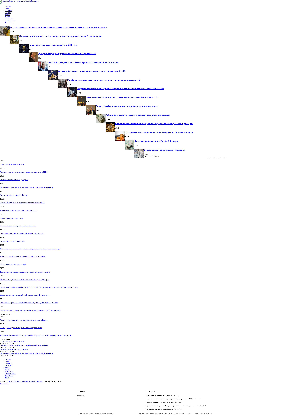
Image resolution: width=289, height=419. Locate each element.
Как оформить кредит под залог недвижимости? (18, 210)
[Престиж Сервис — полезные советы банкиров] (19, 1)
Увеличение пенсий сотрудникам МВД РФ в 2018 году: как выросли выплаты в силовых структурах (39, 287)
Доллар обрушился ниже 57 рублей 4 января (156, 141)
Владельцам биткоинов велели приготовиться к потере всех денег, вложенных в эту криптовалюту (58, 27)
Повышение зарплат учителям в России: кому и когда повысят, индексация (29, 303)
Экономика (9, 23)
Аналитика (9, 19)
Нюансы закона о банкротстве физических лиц (18, 226)
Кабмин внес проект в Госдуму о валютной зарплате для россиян (138, 115)
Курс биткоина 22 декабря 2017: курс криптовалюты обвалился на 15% (122, 97)
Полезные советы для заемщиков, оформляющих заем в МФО (24, 172)
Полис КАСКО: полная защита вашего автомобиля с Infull (22, 203)
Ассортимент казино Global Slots (12, 241)
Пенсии (7, 15)
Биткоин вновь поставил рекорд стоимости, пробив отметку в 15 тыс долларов (154, 123)
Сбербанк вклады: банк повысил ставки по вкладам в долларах (24, 280)
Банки (7, 9)
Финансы (8, 11)
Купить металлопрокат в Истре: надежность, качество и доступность (26, 187)
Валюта (7, 17)
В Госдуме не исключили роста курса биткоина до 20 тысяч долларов (159, 132)
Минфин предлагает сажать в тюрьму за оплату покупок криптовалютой (103, 80)
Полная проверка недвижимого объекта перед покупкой (22, 233)
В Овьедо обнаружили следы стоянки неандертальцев (21, 328)
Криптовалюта (10, 21)
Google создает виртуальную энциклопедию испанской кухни (24, 320)
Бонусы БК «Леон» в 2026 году (12, 164)
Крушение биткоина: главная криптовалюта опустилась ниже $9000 (91, 71)
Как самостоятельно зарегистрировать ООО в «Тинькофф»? (23, 256)
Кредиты (8, 13)
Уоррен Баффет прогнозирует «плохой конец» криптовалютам (127, 106)
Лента (7, 378)
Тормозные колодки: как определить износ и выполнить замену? (25, 272)
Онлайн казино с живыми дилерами (14, 180)
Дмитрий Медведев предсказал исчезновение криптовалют (67, 53)
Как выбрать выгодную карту (11, 218)
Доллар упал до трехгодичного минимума (164, 150)
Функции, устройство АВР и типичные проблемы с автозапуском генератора (30, 249)
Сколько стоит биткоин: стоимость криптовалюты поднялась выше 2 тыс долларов (60, 36)
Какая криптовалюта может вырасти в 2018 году (53, 45)
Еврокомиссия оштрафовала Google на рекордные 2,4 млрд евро (24, 295)
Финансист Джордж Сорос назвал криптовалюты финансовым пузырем (83, 62)
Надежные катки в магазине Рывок (13, 195)
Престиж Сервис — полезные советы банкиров (25, 381)
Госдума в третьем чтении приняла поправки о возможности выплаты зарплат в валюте (120, 88)
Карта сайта (4, 383)
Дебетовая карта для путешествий (13, 264)
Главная (8, 7)
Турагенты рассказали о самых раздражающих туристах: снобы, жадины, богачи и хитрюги (35, 335)
